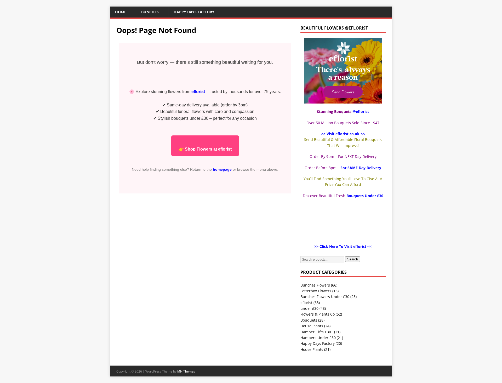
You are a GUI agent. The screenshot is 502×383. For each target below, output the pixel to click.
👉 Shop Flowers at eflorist (205, 149)
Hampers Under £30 (318, 337)
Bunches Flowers (315, 285)
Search (352, 259)
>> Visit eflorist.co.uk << (343, 133)
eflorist (306, 302)
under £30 (309, 308)
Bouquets (308, 320)
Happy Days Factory (194, 11)
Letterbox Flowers (315, 290)
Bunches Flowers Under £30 (324, 296)
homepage (222, 169)
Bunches (150, 11)
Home (120, 11)
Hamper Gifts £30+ (316, 331)
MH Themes (186, 371)
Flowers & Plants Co (317, 314)
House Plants (311, 325)
